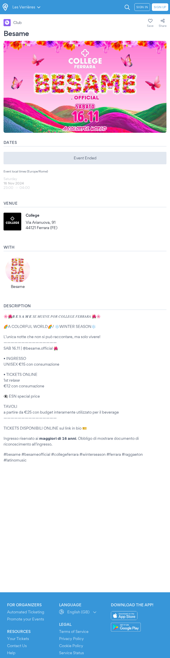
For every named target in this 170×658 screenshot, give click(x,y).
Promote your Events (25, 619)
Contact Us (17, 645)
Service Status (71, 652)
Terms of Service (74, 631)
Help (11, 652)
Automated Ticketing (25, 612)
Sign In (142, 7)
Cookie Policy (71, 645)
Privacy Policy (71, 638)
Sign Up (160, 7)
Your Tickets (18, 638)
